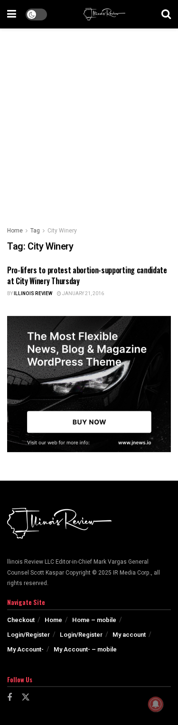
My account (129, 634)
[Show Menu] (11, 14)
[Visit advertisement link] (89, 384)
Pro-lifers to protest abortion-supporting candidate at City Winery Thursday (87, 275)
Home (15, 230)
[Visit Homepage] (104, 14)
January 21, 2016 (82, 293)
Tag (35, 230)
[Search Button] (166, 14)
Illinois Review (33, 293)
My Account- (25, 649)
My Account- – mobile (85, 649)
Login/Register (28, 634)
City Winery (62, 230)
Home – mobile (94, 619)
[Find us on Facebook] (9, 698)
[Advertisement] (89, 122)
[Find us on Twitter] (25, 698)
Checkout (21, 619)
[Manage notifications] (155, 704)
